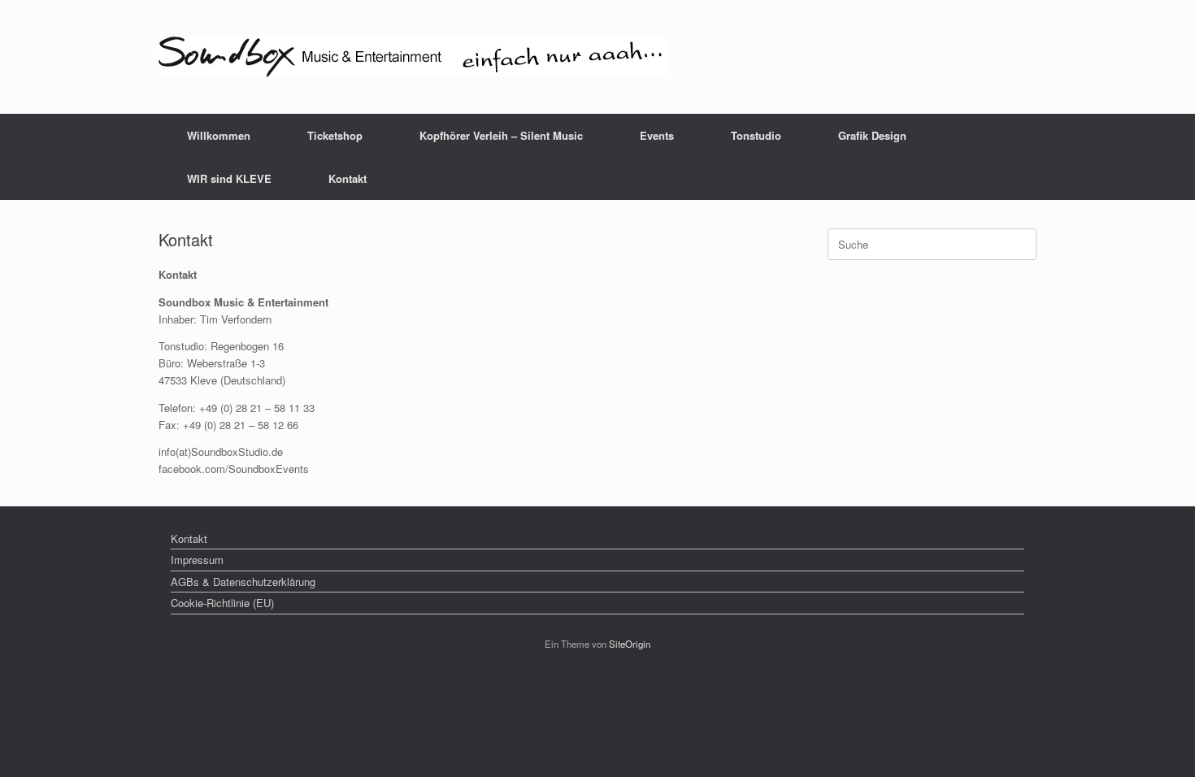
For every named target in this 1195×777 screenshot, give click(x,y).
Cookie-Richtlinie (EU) (222, 602)
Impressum (197, 559)
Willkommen (218, 135)
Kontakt (347, 178)
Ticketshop (335, 135)
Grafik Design (872, 135)
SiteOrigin (629, 643)
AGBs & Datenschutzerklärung (243, 581)
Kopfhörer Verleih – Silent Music (501, 135)
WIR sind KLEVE (229, 178)
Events (657, 135)
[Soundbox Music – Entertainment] (412, 57)
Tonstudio (756, 135)
